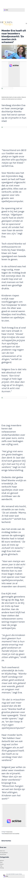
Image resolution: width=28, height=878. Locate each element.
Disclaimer (3, 854)
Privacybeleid (4, 852)
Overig (2, 867)
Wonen (2, 860)
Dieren (2, 864)
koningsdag (15, 833)
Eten (1, 862)
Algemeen (9, 831)
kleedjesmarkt (8, 833)
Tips (1, 866)
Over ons (2, 850)
